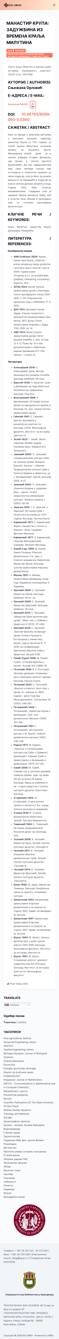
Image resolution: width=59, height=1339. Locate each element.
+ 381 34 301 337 (23, 1250)
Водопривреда (12, 1128)
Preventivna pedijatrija (16, 1094)
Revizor (8, 1098)
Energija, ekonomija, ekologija (20, 1068)
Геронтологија (12, 1136)
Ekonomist (9, 1064)
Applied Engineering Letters (19, 1049)
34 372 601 (41, 1250)
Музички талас (12, 1170)
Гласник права (12, 1132)
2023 (10, 51)
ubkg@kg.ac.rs (20, 1258)
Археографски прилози (17, 1121)
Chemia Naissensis (14, 1061)
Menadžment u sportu (15, 1091)
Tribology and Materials (16, 1113)
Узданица (9, 1189)
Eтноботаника (11, 1155)
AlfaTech (8, 1045)
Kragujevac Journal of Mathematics (23, 1079)
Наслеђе (8, 1174)
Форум (7, 1193)
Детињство (10, 1147)
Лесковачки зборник (15, 1162)
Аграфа (8, 1117)
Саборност (10, 1181)
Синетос (8, 1185)
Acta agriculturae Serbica (17, 1038)
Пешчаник (9, 1178)
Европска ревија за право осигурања (25, 1151)
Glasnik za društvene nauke (18, 1072)
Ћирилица (10, 1022)
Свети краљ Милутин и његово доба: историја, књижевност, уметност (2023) (28, 55)
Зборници (20, 51)
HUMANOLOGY (12, 1076)
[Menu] (54, 5)
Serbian (14, 1004)
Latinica (22, 1022)
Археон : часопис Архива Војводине (24, 1125)
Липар (7, 1166)
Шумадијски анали (14, 1196)
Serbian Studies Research (17, 1110)
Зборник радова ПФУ (16, 1159)
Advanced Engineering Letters (20, 1042)
